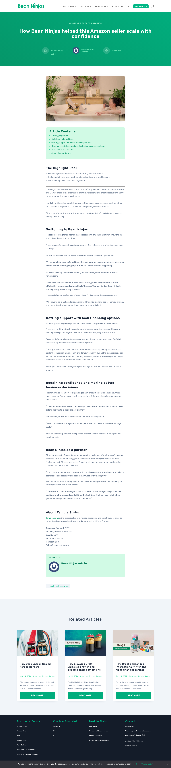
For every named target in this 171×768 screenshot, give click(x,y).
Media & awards (95, 735)
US (54, 731)
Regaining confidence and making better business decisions (78, 146)
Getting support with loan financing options (71, 142)
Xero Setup (21, 745)
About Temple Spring (61, 153)
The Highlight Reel (60, 135)
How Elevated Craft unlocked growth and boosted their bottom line (84, 666)
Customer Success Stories (85, 23)
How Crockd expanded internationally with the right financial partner (131, 666)
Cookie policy (147, 764)
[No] (167, 764)
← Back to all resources (58, 586)
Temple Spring (52, 517)
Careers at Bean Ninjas (98, 731)
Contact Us (129, 726)
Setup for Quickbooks (26, 749)
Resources (100, 6)
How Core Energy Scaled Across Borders (35, 665)
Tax (18, 735)
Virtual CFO (21, 740)
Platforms (68, 6)
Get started (141, 6)
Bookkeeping (22, 726)
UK (54, 735)
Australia (56, 726)
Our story (93, 726)
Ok (137, 764)
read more (37, 695)
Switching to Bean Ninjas (62, 139)
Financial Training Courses (27, 754)
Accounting (21, 731)
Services (84, 6)
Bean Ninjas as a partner (62, 149)
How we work (119, 6)
